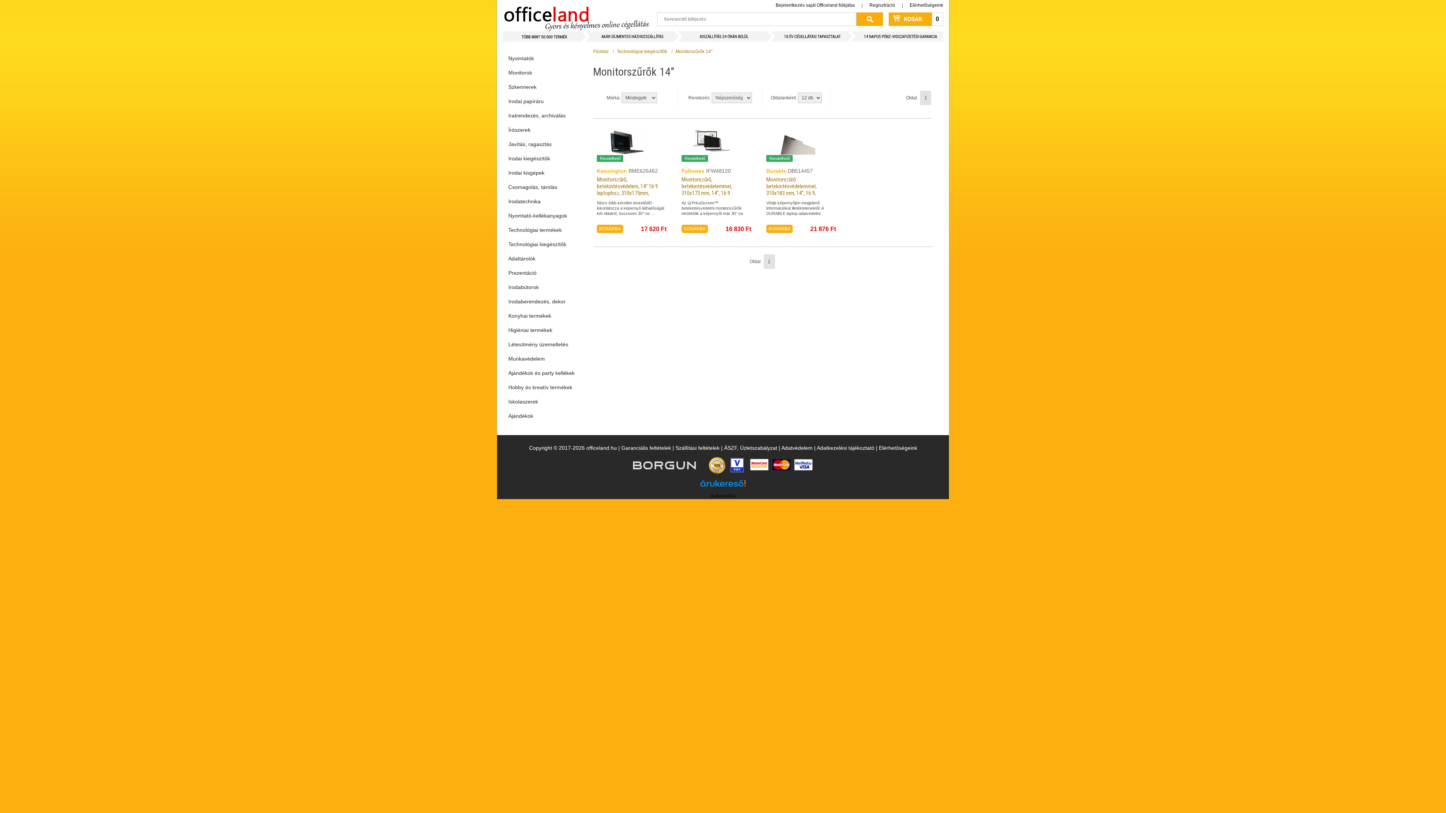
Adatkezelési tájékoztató (845, 448)
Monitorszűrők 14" (694, 51)
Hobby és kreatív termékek (540, 387)
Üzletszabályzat (758, 448)
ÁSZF (730, 448)
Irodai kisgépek (526, 173)
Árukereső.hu (723, 495)
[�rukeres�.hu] (723, 486)
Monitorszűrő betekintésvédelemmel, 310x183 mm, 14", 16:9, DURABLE (791, 189)
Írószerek (519, 130)
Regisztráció (882, 5)
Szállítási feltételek (698, 448)
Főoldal (601, 51)
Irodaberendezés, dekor (537, 301)
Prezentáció (522, 273)
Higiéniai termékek (530, 330)
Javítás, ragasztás (530, 144)
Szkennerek (522, 87)
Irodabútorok (523, 287)
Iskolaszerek (523, 402)
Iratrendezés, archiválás (537, 116)
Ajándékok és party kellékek (541, 373)
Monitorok (520, 73)
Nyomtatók (521, 58)
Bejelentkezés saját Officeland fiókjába (815, 5)
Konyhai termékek (529, 316)
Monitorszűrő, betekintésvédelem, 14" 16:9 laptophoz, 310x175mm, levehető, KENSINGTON (627, 189)
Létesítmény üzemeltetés (538, 344)
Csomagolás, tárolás (532, 187)
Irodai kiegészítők (529, 158)
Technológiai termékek (535, 230)
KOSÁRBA (610, 228)
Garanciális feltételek (646, 448)
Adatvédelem (797, 448)
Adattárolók (521, 259)
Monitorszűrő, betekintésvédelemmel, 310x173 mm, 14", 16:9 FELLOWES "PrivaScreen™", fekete (711, 193)
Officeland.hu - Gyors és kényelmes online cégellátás (576, 15)
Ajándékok (520, 416)
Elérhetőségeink (926, 5)
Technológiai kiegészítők (537, 244)
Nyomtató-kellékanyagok (537, 216)
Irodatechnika (524, 201)
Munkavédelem (526, 359)
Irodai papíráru (526, 101)
